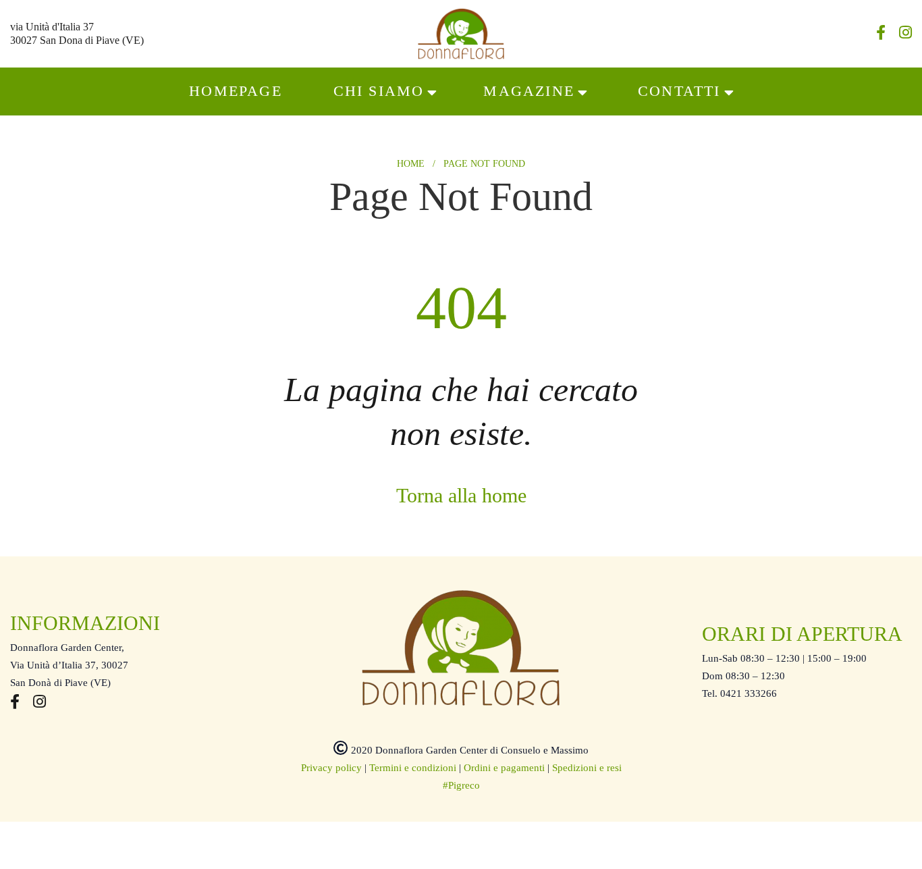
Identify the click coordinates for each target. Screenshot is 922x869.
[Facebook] (881, 34)
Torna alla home (461, 495)
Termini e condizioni (412, 767)
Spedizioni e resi (587, 767)
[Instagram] (905, 34)
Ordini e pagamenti (504, 767)
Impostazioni (827, 838)
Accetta (670, 838)
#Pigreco (461, 785)
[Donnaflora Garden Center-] (461, 34)
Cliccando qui (274, 844)
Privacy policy (331, 767)
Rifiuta (743, 838)
